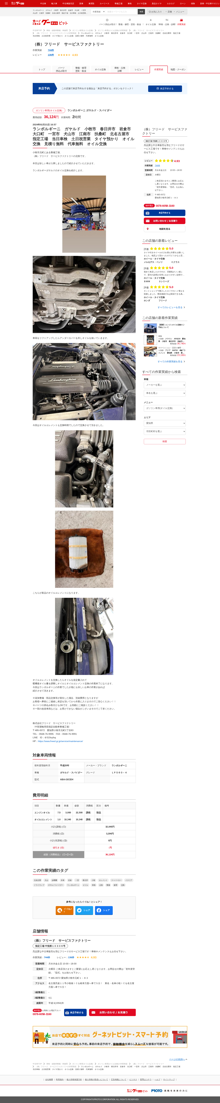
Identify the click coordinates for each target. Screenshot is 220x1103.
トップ (41, 69)
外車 (62, 880)
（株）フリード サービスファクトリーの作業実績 (56, 33)
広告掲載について (118, 1079)
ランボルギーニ (73, 885)
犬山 (46, 880)
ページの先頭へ (177, 1059)
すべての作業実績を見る (170, 361)
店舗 (170, 11)
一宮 (77, 880)
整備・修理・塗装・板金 (129, 24)
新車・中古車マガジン (210, 3)
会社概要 (49, 1079)
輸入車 (54, 3)
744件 (51, 50)
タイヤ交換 (142, 3)
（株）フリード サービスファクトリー (148, 30)
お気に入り (156, 11)
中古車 (43, 3)
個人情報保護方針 (74, 1079)
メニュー (180, 11)
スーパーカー (116, 880)
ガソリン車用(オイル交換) (82, 30)
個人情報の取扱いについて (96, 1079)
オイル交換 (151, 24)
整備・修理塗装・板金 (80, 69)
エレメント (103, 880)
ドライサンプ (39, 885)
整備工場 (118, 3)
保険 (193, 3)
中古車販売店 (68, 3)
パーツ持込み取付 (107, 24)
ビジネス (133, 1079)
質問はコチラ (146, 1079)
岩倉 (70, 880)
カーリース (104, 3)
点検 (101, 885)
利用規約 (60, 1079)
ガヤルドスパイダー (55, 885)
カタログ (171, 3)
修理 (115, 885)
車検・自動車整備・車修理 (57, 30)
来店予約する (77, 1012)
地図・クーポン (178, 69)
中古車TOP (37, 30)
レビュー (139, 69)
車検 (130, 3)
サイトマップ (169, 1079)
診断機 (54, 880)
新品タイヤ (157, 3)
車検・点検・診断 (167, 24)
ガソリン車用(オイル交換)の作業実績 (112, 30)
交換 (122, 885)
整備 (108, 885)
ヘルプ (157, 1079)
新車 (81, 3)
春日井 (85, 880)
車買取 (91, 3)
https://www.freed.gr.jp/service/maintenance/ (60, 741)
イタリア (128, 880)
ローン (183, 3)
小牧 (93, 880)
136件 (51, 55)
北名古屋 (37, 880)
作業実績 (181, 24)
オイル (85, 885)
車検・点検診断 (119, 69)
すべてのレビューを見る (170, 307)
